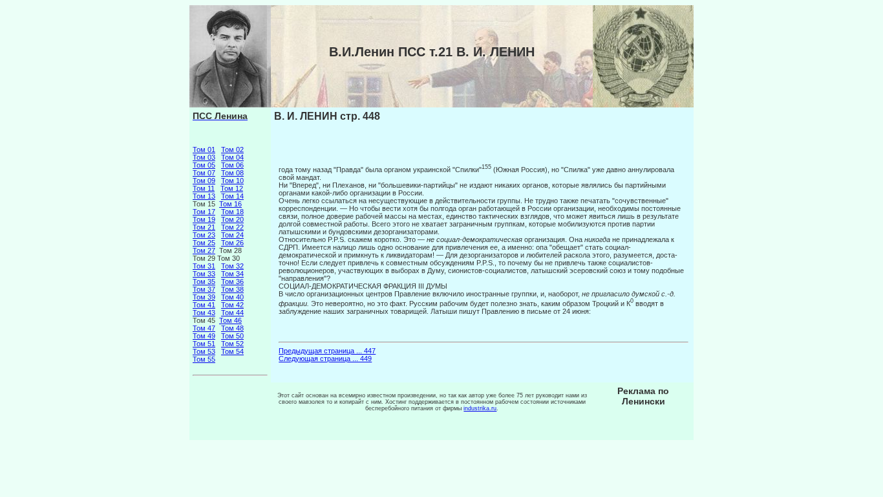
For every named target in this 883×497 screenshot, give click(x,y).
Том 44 (232, 312)
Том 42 (232, 305)
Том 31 (204, 266)
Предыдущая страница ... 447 (327, 351)
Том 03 (204, 157)
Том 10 (232, 180)
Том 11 (204, 188)
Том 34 (232, 274)
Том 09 (204, 180)
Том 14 (232, 196)
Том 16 (230, 204)
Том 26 (232, 243)
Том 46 (230, 320)
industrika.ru (479, 408)
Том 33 (204, 274)
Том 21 (204, 227)
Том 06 (232, 165)
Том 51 (204, 344)
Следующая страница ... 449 (325, 358)
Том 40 (232, 297)
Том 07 (204, 173)
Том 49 (204, 336)
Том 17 (204, 211)
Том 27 (204, 250)
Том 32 (232, 266)
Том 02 (232, 149)
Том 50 (232, 336)
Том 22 (232, 227)
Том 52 (232, 344)
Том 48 (232, 328)
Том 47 (204, 328)
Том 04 (232, 157)
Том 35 (204, 281)
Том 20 (232, 219)
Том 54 (232, 351)
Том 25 (204, 243)
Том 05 (204, 165)
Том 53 (204, 351)
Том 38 (232, 289)
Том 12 (231, 188)
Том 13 (204, 196)
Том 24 (232, 235)
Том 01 (204, 149)
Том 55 (204, 359)
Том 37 (204, 289)
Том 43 (204, 312)
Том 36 (232, 281)
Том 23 (204, 235)
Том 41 (204, 305)
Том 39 (204, 297)
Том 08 (232, 173)
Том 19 (204, 219)
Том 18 (232, 211)
